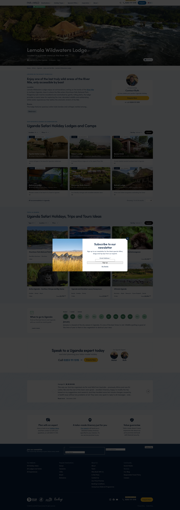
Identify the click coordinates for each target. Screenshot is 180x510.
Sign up (105, 262)
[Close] (127, 238)
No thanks (105, 266)
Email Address (105, 258)
